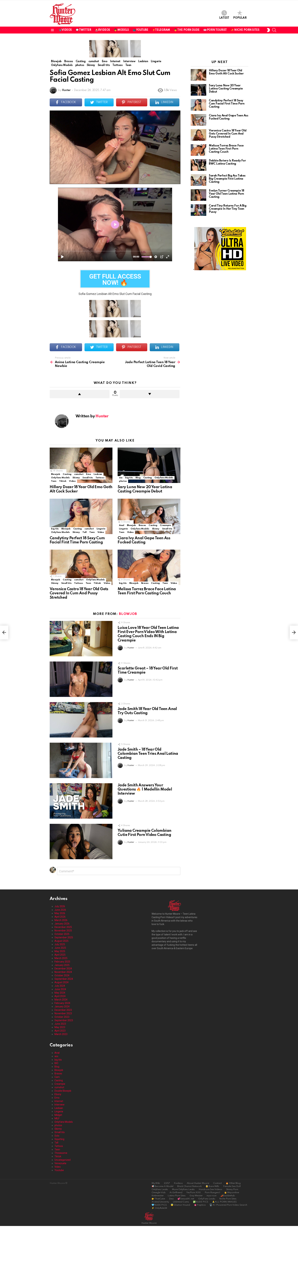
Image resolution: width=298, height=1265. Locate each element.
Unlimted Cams (181, 1202)
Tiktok (62, 481)
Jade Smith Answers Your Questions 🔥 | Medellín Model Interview (145, 789)
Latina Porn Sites (177, 1196)
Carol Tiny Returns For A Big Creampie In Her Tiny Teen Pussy (227, 208)
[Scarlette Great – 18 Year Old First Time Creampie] (81, 679)
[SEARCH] (274, 30)
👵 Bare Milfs (212, 1186)
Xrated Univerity (160, 1202)
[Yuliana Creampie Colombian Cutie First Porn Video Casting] (81, 841)
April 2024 (60, 996)
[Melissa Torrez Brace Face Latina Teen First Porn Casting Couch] (149, 567)
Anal (121, 525)
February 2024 (62, 1003)
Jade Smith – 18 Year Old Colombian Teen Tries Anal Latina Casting (148, 754)
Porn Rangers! (212, 1192)
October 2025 (61, 934)
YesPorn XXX (193, 1192)
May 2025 (59, 951)
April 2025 (60, 954)
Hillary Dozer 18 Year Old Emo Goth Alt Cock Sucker (226, 72)
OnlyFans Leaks (206, 1199)
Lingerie (101, 529)
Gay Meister (196, 1196)
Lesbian (98, 474)
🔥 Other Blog (233, 1183)
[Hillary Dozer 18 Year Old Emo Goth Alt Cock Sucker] (81, 465)
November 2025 (63, 930)
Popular (240, 18)
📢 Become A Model (162, 1186)
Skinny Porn (232, 1189)
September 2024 (63, 979)
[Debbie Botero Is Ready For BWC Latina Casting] (198, 165)
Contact (217, 1183)
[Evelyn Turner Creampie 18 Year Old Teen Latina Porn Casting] (198, 195)
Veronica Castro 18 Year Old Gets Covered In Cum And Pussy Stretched (79, 593)
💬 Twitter (83, 30)
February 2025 (62, 961)
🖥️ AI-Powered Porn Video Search (228, 1205)
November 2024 (63, 972)
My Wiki (156, 1183)
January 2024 (61, 1006)
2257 (167, 1183)
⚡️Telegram (161, 30)
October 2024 (61, 975)
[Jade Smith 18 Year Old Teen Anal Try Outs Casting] (81, 719)
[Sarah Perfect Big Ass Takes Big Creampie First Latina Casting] (198, 180)
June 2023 (60, 1023)
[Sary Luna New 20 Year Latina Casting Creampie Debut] (149, 465)
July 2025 (59, 944)
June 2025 (60, 947)
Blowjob (55, 474)
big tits (129, 478)
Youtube (59, 1170)
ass (120, 478)
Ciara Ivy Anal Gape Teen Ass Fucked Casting (228, 117)
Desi (171, 1199)
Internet (58, 1101)
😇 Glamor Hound (180, 1205)
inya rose (211, 1196)
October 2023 (61, 1016)
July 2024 (59, 985)
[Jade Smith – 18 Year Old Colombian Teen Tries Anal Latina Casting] (81, 760)
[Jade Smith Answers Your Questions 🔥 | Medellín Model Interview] (81, 801)
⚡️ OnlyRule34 (159, 1208)
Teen (53, 481)
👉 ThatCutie (158, 1199)
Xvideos (178, 1183)
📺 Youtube (140, 30)
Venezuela (60, 1163)
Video (72, 481)
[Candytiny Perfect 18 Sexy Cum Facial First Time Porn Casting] (81, 516)
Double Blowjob (62, 1090)
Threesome (60, 1153)
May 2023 (59, 1027)
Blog (138, 478)
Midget (58, 1115)
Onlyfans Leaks (160, 1189)
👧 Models (121, 30)
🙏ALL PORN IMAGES (224, 1202)
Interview (59, 1104)
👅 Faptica (200, 1205)
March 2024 (60, 999)
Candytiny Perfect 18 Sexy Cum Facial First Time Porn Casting (226, 103)
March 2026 (60, 920)
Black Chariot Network (189, 1186)
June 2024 (60, 989)
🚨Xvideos (102, 30)
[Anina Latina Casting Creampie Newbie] (4, 632)
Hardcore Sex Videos (210, 1189)
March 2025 (60, 958)
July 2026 (59, 906)
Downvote (150, 394)
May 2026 (59, 913)
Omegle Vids (159, 1192)
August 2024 (61, 982)
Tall (84, 532)
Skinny (76, 478)
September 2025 (63, 937)
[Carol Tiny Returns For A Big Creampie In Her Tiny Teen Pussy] (198, 210)
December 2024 (63, 968)
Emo (88, 474)
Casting (67, 474)
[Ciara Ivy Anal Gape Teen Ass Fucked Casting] (149, 516)
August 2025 (61, 941)
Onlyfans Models (60, 478)
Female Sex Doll (232, 1186)
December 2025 (63, 927)
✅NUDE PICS (200, 1202)
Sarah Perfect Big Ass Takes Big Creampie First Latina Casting (227, 178)
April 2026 (60, 916)
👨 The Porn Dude (187, 30)
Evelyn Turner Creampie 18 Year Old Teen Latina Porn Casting (226, 193)
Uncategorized (62, 1159)
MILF (56, 1118)
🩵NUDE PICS (159, 1205)
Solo (56, 1135)
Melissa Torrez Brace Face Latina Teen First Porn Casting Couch (226, 148)
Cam (57, 1077)
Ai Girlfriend (176, 1192)
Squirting (59, 1139)
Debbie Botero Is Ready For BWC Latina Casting (227, 162)
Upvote (80, 394)
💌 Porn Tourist (215, 30)
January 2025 (61, 965)
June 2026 (60, 909)
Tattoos (100, 478)
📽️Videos (65, 30)
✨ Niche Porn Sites (245, 30)
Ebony (57, 1094)
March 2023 (60, 1034)
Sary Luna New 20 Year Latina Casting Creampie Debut (226, 88)
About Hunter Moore (198, 1183)
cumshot (78, 474)
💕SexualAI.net (186, 1199)
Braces (142, 525)
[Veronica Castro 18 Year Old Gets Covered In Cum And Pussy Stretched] (81, 567)
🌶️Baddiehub (227, 1196)
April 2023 (60, 1030)
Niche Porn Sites (227, 1199)
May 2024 (59, 992)
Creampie (165, 525)
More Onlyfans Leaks (183, 1189)
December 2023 (63, 1010)
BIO (56, 1063)
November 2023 (63, 1013)
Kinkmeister (158, 1196)
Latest (224, 18)
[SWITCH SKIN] (268, 30)
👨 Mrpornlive (231, 1192)
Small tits (87, 478)
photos (123, 481)
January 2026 (61, 923)
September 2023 (63, 1020)
